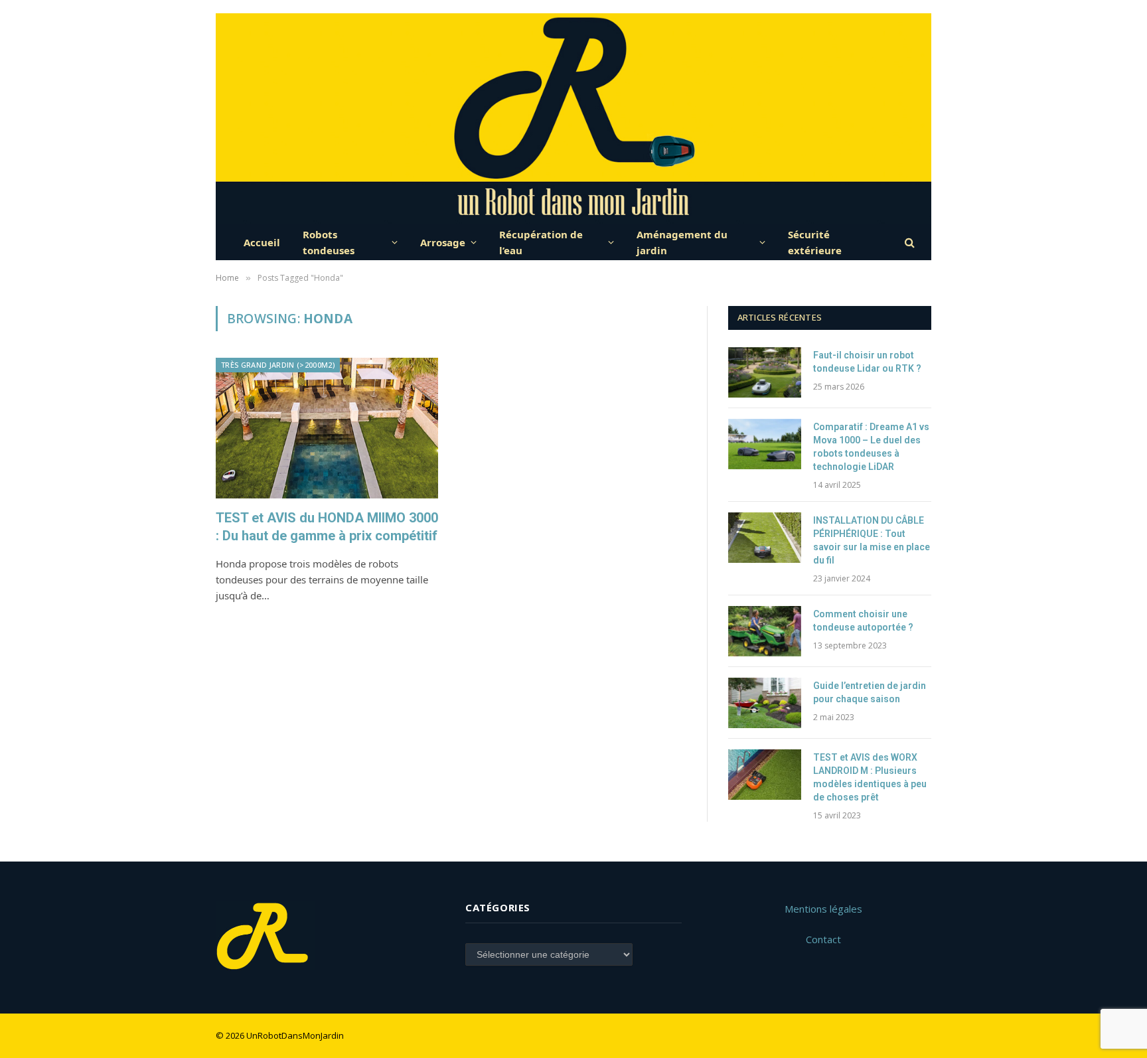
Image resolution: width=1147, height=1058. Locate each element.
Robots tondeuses (328, 242)
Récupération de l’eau (541, 242)
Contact (823, 939)
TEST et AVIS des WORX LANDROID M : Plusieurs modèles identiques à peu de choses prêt (870, 777)
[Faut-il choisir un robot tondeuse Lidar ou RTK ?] (764, 372)
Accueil (262, 242)
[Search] (908, 242)
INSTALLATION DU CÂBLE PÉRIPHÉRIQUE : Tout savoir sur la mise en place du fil (871, 540)
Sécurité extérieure (815, 242)
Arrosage (442, 242)
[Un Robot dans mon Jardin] (574, 118)
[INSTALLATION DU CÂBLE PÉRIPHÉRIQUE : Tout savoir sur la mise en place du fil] (764, 537)
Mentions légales (823, 908)
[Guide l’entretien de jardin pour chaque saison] (764, 703)
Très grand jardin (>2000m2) (278, 365)
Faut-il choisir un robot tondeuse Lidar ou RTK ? (867, 362)
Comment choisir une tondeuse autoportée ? (863, 621)
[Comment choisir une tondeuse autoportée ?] (764, 631)
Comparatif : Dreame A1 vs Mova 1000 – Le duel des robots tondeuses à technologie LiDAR (871, 446)
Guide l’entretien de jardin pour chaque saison (869, 692)
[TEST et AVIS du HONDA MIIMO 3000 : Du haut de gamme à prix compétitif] (327, 428)
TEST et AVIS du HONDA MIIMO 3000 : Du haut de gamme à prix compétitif (327, 527)
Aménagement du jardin (682, 242)
